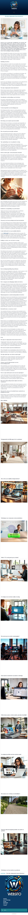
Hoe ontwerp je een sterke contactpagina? (10, 636)
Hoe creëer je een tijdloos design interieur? (10, 478)
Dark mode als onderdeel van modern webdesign (12, 675)
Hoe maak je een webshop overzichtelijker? (10, 793)
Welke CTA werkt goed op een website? (10, 557)
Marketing (5, 902)
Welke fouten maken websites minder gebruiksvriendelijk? (14, 715)
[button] (14, 12)
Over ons (5, 903)
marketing (3, 873)
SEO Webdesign (6, 900)
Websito (5, 898)
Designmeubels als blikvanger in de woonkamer (11, 439)
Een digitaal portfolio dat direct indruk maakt (11, 754)
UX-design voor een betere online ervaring (10, 596)
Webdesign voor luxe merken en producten (10, 870)
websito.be (14, 913)
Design (4, 901)
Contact (5, 905)
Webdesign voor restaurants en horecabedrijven (11, 518)
